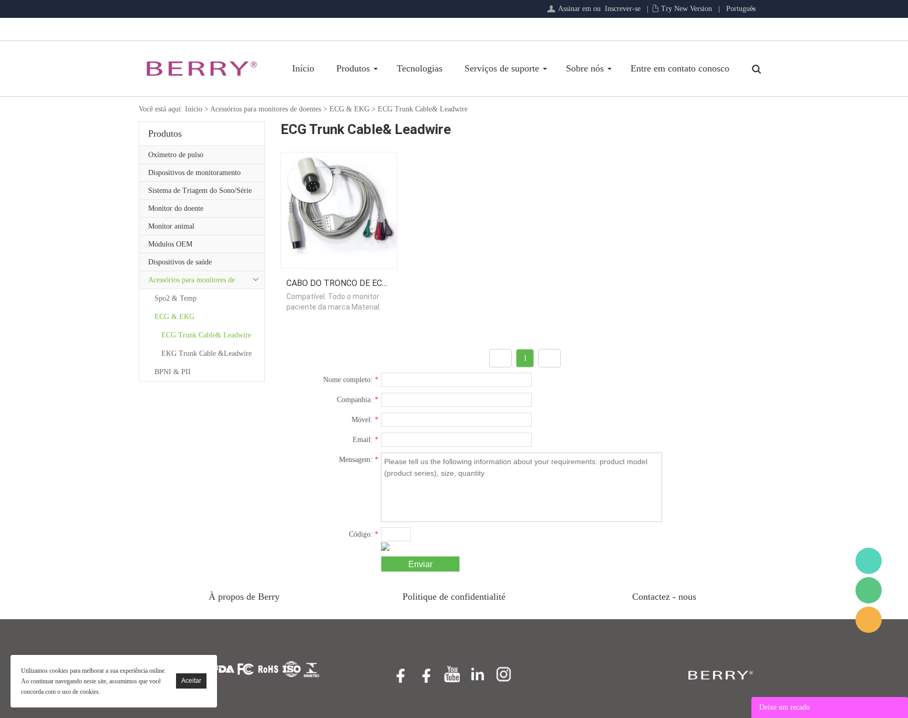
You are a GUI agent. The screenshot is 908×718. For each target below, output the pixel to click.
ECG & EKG (349, 109)
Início (303, 68)
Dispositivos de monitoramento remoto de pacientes (194, 175)
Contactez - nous (664, 596)
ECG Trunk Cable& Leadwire (423, 109)
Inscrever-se (623, 9)
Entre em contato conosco (680, 68)
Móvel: (365, 420)
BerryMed (868, 561)
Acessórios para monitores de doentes (265, 109)
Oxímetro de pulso (175, 155)
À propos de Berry (244, 596)
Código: (363, 534)
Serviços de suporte (502, 68)
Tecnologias (419, 68)
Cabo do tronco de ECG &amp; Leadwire (371, 283)
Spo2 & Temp (175, 298)
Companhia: (357, 400)
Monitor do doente (175, 208)
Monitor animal (171, 226)
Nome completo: (350, 380)
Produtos (353, 68)
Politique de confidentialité (454, 596)
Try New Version (686, 9)
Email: (365, 440)
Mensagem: (358, 460)
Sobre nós (585, 68)
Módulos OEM (170, 244)
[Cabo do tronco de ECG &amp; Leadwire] (339, 209)
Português (741, 9)
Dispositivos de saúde (180, 262)
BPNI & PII (172, 372)
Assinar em (574, 9)
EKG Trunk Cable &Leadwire (206, 353)
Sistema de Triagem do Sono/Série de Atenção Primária (200, 193)
